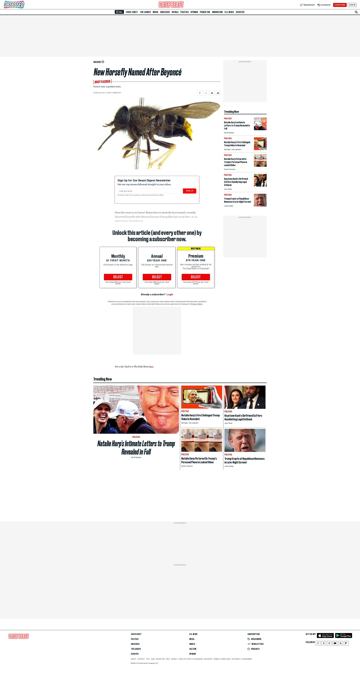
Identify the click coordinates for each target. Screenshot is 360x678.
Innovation (217, 12)
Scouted (240, 12)
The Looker (145, 12)
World (192, 644)
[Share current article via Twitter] (205, 92)
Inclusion (208, 659)
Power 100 (205, 12)
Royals (175, 12)
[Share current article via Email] (212, 92)
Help (168, 659)
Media (155, 12)
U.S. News (229, 12)
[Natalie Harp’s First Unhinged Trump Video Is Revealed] (260, 149)
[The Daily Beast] (171, 5)
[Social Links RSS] (340, 644)
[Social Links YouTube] (335, 644)
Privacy (174, 659)
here (151, 366)
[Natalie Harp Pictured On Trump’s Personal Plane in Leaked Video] (260, 166)
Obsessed (165, 12)
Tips (148, 659)
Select (118, 277)
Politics (184, 12)
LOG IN (352, 5)
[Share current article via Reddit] (218, 92)
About (133, 659)
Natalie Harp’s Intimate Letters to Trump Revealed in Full (136, 447)
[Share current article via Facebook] (199, 92)
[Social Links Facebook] (318, 644)
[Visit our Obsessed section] (23, 5)
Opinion (194, 12)
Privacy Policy (159, 195)
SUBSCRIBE (339, 5)
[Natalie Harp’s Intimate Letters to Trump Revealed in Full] (260, 129)
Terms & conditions (221, 659)
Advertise (160, 659)
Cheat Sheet (132, 12)
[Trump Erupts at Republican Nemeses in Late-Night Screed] (260, 205)
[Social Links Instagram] (329, 644)
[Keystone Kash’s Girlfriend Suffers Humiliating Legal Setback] (260, 186)
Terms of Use (147, 195)
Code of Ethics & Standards (191, 659)
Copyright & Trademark (241, 659)
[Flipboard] (346, 644)
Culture (193, 649)
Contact (141, 659)
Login (170, 294)
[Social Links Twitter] (323, 644)
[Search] (356, 12)
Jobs (153, 659)
